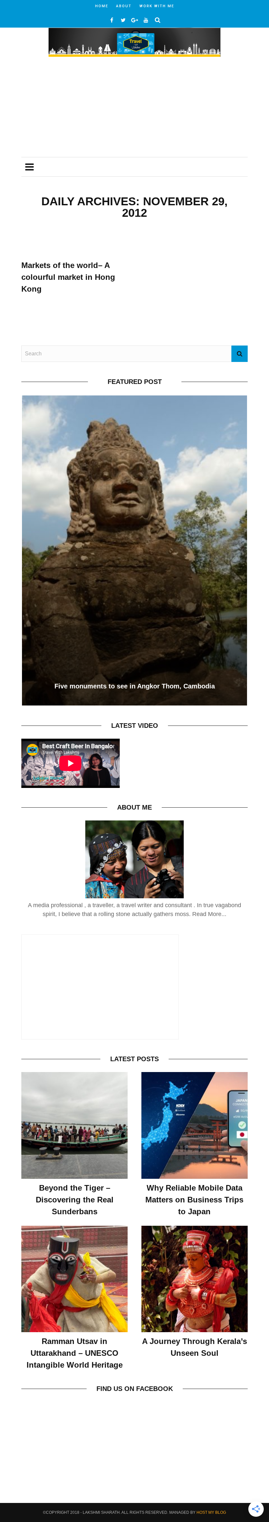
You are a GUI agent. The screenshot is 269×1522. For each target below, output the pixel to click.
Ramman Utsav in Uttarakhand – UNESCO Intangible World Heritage (75, 1353)
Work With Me (156, 6)
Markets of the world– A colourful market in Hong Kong (68, 277)
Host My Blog (211, 1512)
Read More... (209, 914)
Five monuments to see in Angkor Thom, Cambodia (134, 686)
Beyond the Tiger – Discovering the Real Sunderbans (75, 1199)
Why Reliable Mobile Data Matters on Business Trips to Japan (194, 1199)
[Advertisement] (134, 108)
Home (101, 6)
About (124, 6)
